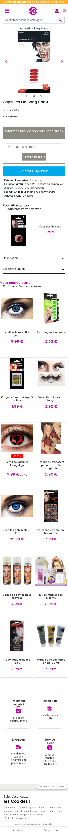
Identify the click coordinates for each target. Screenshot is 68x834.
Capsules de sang (50, 226)
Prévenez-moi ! (34, 157)
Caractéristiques (14, 269)
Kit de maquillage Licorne (51, 596)
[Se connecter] (57, 10)
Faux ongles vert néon (51, 332)
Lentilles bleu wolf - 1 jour (17, 334)
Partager (27, 96)
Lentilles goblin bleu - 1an (17, 531)
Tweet (34, 96)
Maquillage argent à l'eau (17, 661)
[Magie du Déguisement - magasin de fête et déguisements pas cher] (33, 11)
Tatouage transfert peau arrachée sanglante (51, 465)
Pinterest (41, 96)
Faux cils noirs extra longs (51, 399)
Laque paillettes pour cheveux (17, 596)
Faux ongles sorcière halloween (51, 531)
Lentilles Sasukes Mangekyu (17, 463)
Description (10, 258)
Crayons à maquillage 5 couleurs (17, 399)
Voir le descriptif (10, 116)
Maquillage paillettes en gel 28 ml (51, 661)
